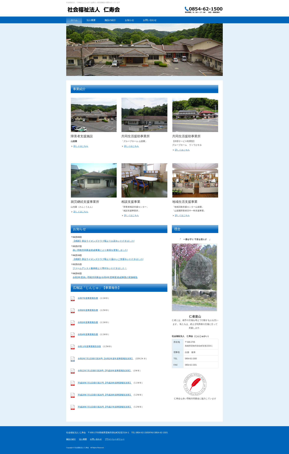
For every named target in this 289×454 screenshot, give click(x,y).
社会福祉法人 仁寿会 (96, 10)
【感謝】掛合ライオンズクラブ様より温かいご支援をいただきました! (108, 259)
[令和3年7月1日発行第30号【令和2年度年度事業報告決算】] (73, 361)
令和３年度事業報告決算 (89, 346)
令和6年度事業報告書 (88, 310)
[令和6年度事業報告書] (73, 312)
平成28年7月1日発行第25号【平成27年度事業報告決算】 (105, 407)
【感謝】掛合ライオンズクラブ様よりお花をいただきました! (103, 241)
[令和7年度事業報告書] (73, 300)
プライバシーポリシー (114, 439)
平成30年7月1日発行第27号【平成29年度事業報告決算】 (105, 383)
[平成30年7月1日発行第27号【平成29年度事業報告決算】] (73, 385)
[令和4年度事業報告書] (73, 336)
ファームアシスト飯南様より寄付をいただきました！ (100, 268)
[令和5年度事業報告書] (73, 324)
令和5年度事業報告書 (88, 322)
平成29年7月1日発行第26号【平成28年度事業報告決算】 (105, 395)
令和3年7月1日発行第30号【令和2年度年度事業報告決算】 (106, 358)
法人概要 (83, 439)
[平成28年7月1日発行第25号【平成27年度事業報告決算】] (73, 409)
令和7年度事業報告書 (88, 298)
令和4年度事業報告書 (88, 334)
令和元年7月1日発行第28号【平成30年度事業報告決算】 (104, 370)
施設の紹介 (71, 439)
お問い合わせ (96, 439)
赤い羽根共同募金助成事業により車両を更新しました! (100, 250)
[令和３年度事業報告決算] (73, 348)
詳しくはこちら (80, 146)
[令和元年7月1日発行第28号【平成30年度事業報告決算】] (73, 373)
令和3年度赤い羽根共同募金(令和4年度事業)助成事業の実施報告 (105, 277)
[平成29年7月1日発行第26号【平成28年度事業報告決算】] (73, 397)
